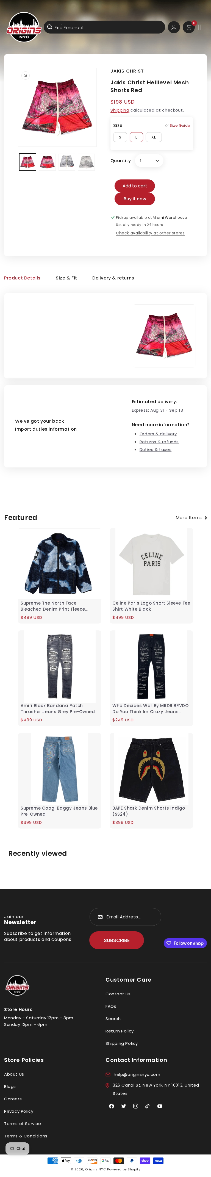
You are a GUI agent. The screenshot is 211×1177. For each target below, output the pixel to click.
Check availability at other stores (150, 233)
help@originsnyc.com (137, 1074)
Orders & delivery (158, 434)
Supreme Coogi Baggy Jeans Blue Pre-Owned (59, 811)
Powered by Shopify (123, 1169)
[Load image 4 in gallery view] (86, 162)
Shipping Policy (122, 1043)
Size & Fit (66, 278)
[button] (201, 27)
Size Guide (180, 125)
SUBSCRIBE (117, 940)
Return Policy (120, 1031)
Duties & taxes (155, 449)
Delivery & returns (113, 278)
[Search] (50, 27)
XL (153, 137)
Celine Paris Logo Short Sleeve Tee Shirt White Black (151, 606)
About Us (14, 1074)
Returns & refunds (159, 442)
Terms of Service (22, 1123)
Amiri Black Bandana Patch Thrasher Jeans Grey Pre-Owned (58, 708)
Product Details (22, 278)
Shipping (119, 110)
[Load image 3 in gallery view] (67, 162)
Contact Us (118, 994)
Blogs (10, 1086)
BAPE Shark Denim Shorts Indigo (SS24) (148, 811)
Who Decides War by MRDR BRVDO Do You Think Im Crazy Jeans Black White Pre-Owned (150, 709)
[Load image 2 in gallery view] (47, 162)
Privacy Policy (18, 1111)
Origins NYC (95, 1169)
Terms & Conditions (26, 1136)
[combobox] (104, 27)
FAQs (111, 1006)
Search (113, 1018)
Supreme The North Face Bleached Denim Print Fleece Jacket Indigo (53, 606)
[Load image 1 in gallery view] (27, 162)
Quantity (120, 160)
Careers (13, 1099)
